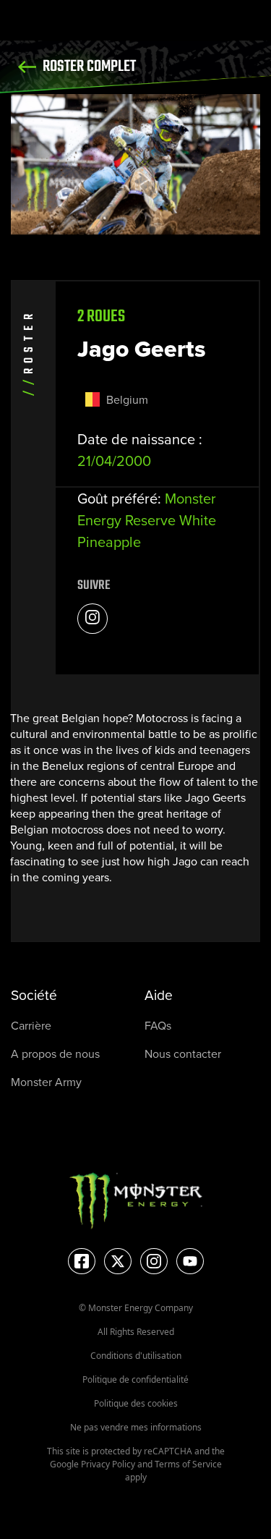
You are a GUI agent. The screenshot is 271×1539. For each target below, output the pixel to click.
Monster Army (46, 1082)
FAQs (158, 1025)
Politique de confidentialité (135, 1379)
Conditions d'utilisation (135, 1355)
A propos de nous (55, 1054)
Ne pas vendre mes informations (136, 1427)
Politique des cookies (136, 1403)
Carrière (31, 1025)
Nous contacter (183, 1054)
